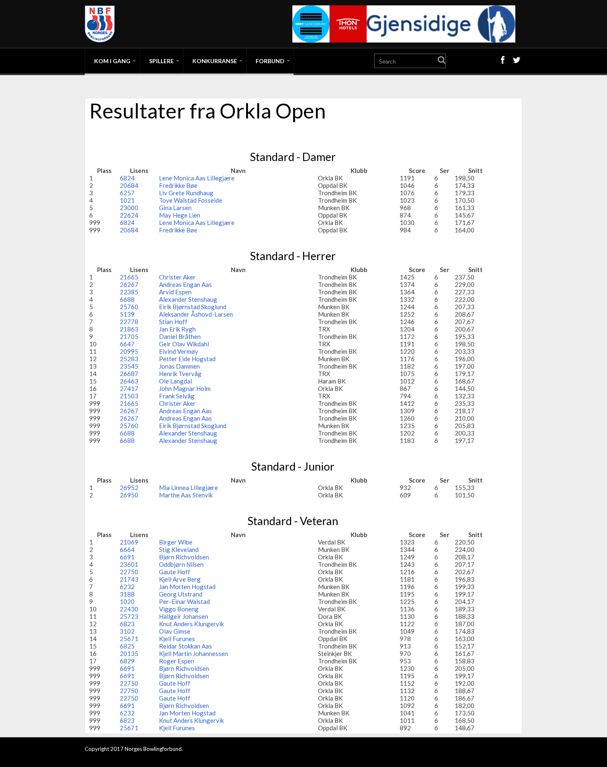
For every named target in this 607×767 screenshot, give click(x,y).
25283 (129, 358)
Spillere (161, 60)
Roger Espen (176, 661)
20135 (129, 653)
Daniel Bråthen (180, 336)
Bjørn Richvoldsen (184, 557)
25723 (129, 616)
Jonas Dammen (179, 366)
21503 (129, 396)
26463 (129, 381)
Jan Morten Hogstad (187, 586)
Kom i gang (112, 60)
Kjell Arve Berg (180, 579)
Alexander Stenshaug (188, 299)
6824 (127, 178)
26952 (129, 487)
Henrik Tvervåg (180, 373)
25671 (129, 638)
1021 (127, 200)
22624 (129, 215)
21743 (129, 579)
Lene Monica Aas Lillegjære (197, 178)
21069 (129, 542)
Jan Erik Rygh (177, 329)
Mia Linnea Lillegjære (188, 487)
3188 (127, 594)
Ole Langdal (175, 381)
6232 (127, 586)
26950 (129, 495)
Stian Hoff (173, 321)
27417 (129, 388)
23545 (129, 366)
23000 (129, 207)
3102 (127, 631)
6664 (127, 549)
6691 (127, 557)
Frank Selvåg (176, 396)
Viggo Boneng (179, 609)
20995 (129, 351)
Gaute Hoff (174, 571)
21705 (129, 336)
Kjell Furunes (177, 638)
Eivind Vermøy (178, 351)
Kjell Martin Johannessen (193, 653)
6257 (127, 192)
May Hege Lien (179, 215)
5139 (127, 314)
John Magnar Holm (185, 388)
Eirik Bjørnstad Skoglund (192, 306)
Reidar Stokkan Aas (185, 646)
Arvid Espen (175, 292)
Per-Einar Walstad (184, 601)
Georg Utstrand (180, 594)
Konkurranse (214, 60)
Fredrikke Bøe (178, 185)
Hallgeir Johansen (183, 616)
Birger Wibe (175, 542)
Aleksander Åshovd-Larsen (196, 314)
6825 (127, 646)
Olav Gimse (174, 631)
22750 (129, 571)
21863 (129, 329)
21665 (129, 277)
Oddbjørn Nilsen (181, 564)
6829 (127, 661)
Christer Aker (177, 277)
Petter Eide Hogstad (187, 358)
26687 (129, 373)
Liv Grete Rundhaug (186, 192)
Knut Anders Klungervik (191, 623)
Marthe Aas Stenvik (186, 495)
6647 (127, 344)
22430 (129, 609)
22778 (129, 321)
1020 (127, 601)
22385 (129, 292)
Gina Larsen (175, 207)
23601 (129, 564)
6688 (127, 299)
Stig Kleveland (179, 549)
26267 (129, 284)
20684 (129, 185)
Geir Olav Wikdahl (184, 344)
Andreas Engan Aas (185, 284)
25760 (129, 306)
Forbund (270, 60)
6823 (127, 623)
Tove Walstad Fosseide (190, 200)
